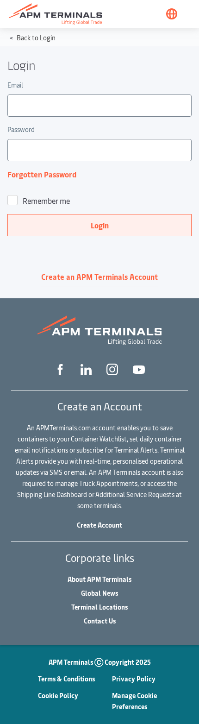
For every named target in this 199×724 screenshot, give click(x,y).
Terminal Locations (99, 607)
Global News (99, 593)
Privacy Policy (133, 678)
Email (15, 85)
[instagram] (112, 369)
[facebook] (60, 369)
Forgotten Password (41, 174)
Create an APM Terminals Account (99, 276)
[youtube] (139, 369)
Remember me (46, 200)
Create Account (99, 525)
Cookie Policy (58, 695)
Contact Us (100, 621)
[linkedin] (86, 369)
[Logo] (55, 14)
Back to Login (35, 37)
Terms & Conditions (66, 678)
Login (100, 225)
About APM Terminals (99, 579)
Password (21, 129)
